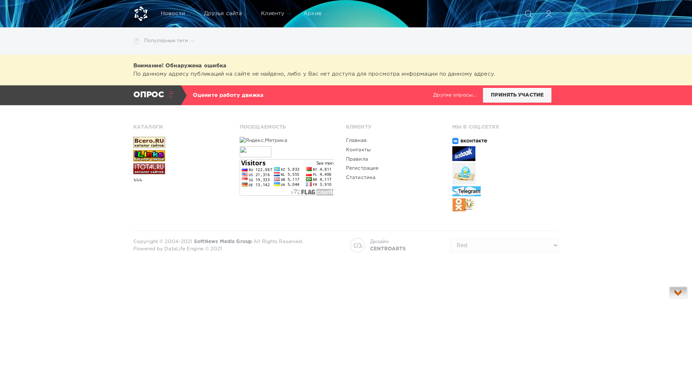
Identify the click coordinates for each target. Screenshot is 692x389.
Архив (312, 13)
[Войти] (548, 13)
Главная (356, 140)
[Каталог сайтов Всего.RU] (180, 142)
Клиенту (272, 13)
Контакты (358, 150)
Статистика (361, 177)
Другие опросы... (454, 95)
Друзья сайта (223, 13)
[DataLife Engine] (141, 13)
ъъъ (137, 180)
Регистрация (362, 168)
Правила (357, 159)
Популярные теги (166, 41)
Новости (173, 13)
